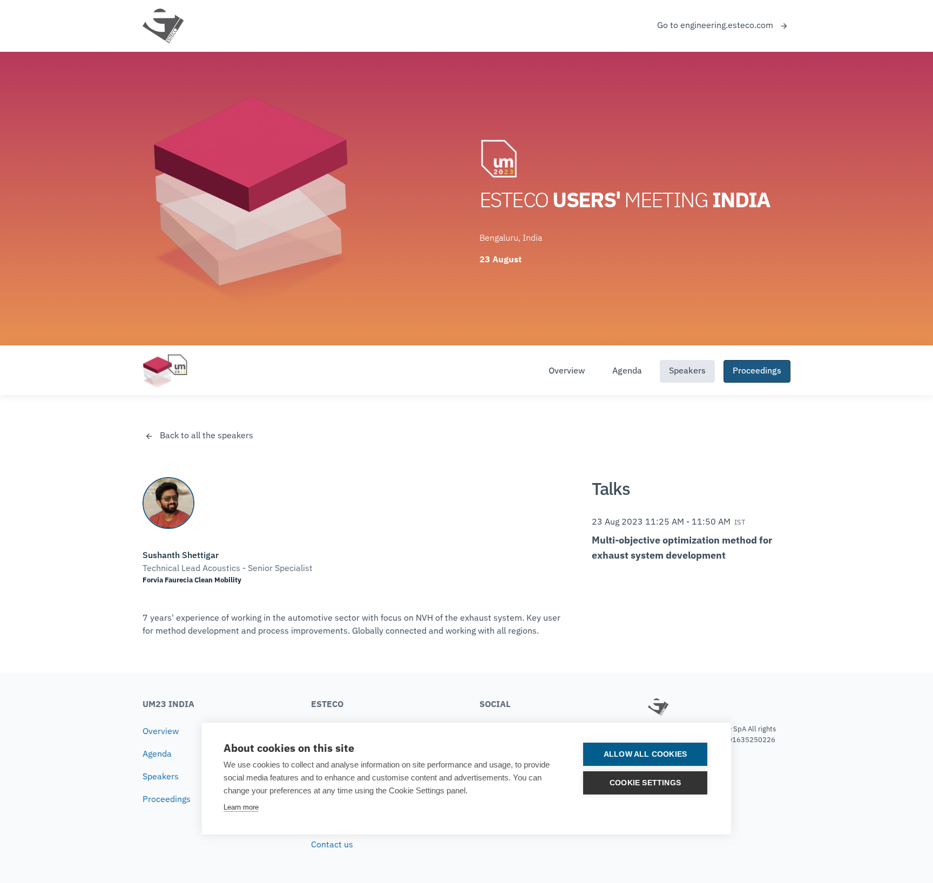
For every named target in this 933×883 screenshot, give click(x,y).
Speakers (687, 371)
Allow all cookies (645, 754)
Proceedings (757, 371)
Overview (567, 371)
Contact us (332, 845)
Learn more (241, 807)
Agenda (627, 371)
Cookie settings (645, 783)
